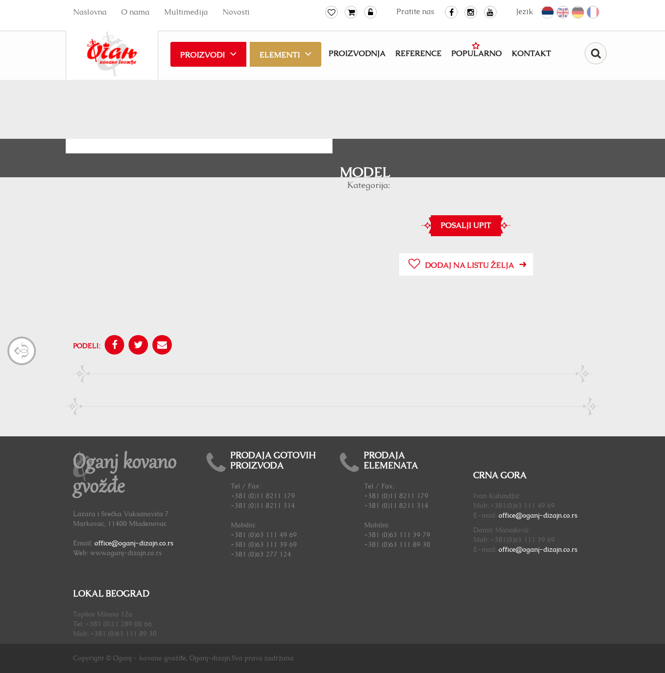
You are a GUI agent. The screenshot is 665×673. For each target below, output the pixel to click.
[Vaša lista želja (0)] (331, 12)
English (563, 12)
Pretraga (596, 53)
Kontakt (531, 53)
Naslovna (90, 12)
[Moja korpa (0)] (351, 12)
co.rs (570, 515)
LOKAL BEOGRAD (111, 594)
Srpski (548, 12)
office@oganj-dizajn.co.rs (133, 543)
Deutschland (578, 12)
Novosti (236, 12)
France (593, 12)
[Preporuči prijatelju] (161, 346)
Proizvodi (202, 55)
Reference (418, 53)
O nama (135, 12)
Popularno (476, 53)
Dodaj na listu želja (469, 265)
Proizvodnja (357, 53)
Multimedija (186, 12)
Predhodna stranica (21, 350)
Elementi (279, 55)
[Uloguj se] (370, 12)
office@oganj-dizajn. (531, 515)
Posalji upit (466, 225)
